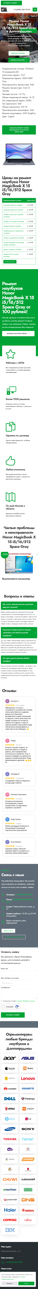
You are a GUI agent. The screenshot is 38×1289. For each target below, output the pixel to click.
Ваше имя (4, 969)
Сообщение (5, 987)
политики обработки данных (25, 1001)
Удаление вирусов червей (12, 205)
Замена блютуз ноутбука (12, 226)
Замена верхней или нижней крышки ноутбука (13, 243)
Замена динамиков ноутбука (13, 238)
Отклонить (9, 1283)
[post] (9, 1058)
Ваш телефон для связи (10, 978)
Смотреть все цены (10, 262)
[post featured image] (19, 563)
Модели (9, 14)
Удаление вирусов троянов (13, 210)
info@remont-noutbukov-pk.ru (20, 900)
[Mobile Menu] (35, 10)
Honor (15, 14)
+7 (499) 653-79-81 (23, 894)
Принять (26, 1283)
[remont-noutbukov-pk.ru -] (5, 9)
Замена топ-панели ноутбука (13, 221)
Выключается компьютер (16, 579)
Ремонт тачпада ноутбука (12, 249)
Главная (4, 14)
